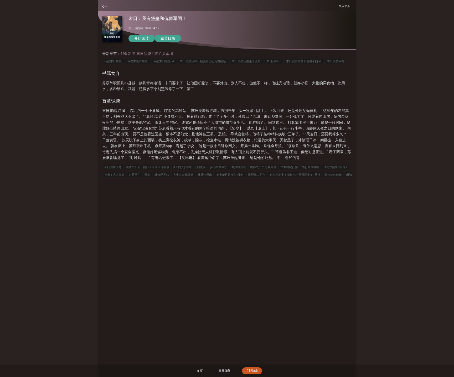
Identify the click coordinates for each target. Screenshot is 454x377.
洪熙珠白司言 (256, 174)
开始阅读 (141, 38)
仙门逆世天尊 (113, 167)
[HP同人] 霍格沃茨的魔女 (189, 167)
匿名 (147, 174)
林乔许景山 (205, 174)
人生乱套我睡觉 (183, 174)
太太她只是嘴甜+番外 (230, 174)
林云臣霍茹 (161, 174)
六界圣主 (134, 174)
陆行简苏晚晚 (310, 167)
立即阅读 (252, 370)
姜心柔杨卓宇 (218, 167)
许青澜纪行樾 (289, 167)
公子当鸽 (134, 28)
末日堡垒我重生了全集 (247, 61)
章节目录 (168, 38)
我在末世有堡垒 (138, 61)
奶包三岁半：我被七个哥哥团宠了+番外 (295, 174)
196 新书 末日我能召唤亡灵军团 (147, 53)
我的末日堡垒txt (164, 61)
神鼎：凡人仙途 (114, 174)
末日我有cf (274, 61)
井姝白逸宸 (238, 167)
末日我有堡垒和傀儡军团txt (304, 61)
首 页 (199, 370)
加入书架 (345, 5)
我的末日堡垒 (113, 61)
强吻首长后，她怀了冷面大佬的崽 (147, 167)
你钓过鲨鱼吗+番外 (335, 167)
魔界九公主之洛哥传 (263, 167)
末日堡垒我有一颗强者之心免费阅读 (204, 61)
